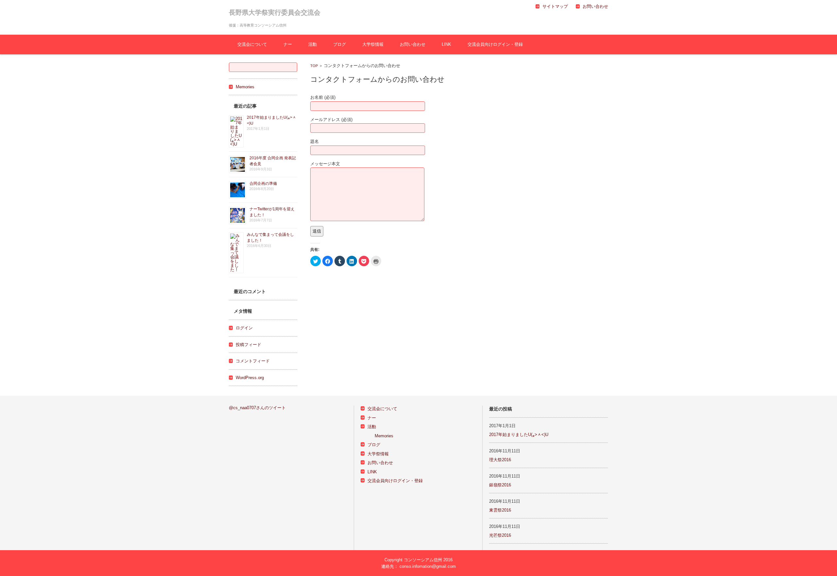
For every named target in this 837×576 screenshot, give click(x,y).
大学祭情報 (373, 44)
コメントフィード (253, 360)
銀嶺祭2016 (500, 484)
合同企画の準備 (263, 183)
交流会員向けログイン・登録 (495, 44)
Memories (245, 86)
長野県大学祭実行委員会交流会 (274, 12)
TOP (314, 66)
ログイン (244, 327)
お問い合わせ (412, 44)
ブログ (339, 44)
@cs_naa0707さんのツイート (257, 407)
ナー (287, 44)
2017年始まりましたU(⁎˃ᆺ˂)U (518, 434)
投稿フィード (248, 344)
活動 (312, 44)
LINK (446, 44)
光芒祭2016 (500, 535)
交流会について (252, 44)
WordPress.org (250, 377)
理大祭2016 (500, 459)
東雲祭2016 (500, 510)
